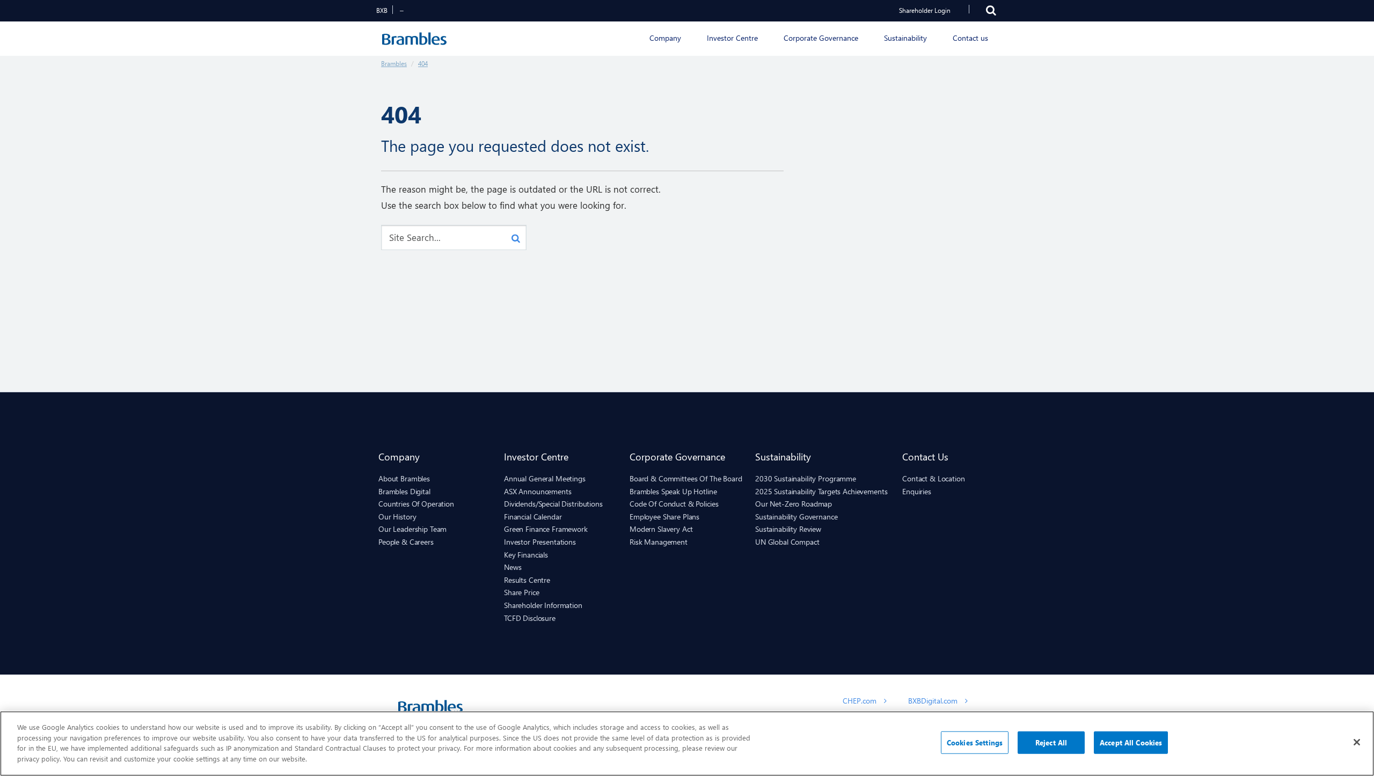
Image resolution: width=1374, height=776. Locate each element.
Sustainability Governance (796, 516)
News (512, 567)
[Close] (1357, 742)
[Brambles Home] (413, 38)
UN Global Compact (787, 542)
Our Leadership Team (412, 529)
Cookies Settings (975, 742)
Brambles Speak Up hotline (673, 491)
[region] (687, 743)
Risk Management (659, 542)
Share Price (521, 592)
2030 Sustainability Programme (805, 478)
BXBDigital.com (934, 701)
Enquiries (916, 491)
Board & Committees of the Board (686, 478)
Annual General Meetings (545, 478)
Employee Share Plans (664, 516)
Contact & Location (933, 478)
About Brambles (404, 478)
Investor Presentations (540, 542)
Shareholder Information (543, 605)
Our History (397, 516)
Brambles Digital (404, 491)
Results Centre (527, 580)
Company (399, 456)
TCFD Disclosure (530, 618)
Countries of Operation (416, 504)
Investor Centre (536, 456)
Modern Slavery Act (661, 529)
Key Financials (526, 555)
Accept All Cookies (1131, 742)
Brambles (394, 64)
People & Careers (406, 542)
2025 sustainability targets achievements (821, 491)
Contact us (925, 456)
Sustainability (783, 456)
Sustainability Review (788, 529)
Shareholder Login (925, 10)
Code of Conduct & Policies (674, 504)
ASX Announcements (538, 491)
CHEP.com (861, 701)
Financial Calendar (532, 516)
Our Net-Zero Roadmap (793, 504)
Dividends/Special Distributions (553, 504)
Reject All (1051, 742)
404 (423, 64)
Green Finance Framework (546, 529)
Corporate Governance (677, 456)
